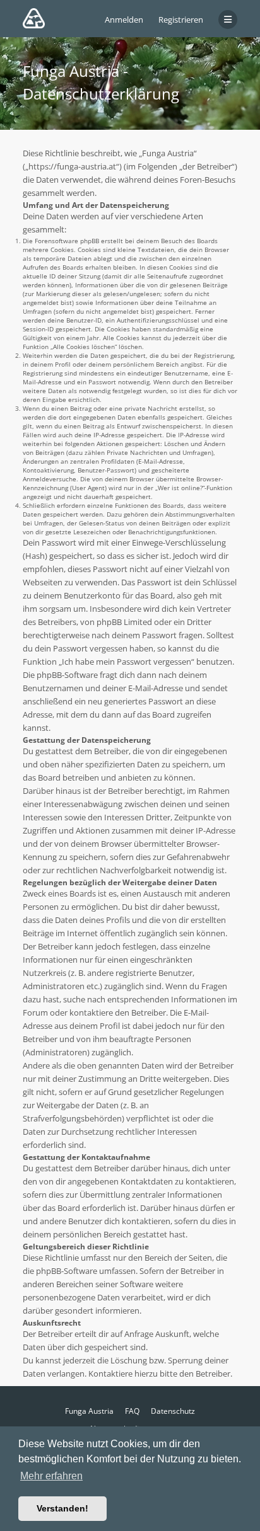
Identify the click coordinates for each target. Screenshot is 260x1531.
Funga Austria (89, 1411)
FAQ (132, 1411)
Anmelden (124, 19)
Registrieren (180, 19)
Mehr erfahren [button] (51, 1476)
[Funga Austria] (34, 18)
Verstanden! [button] (62, 1508)
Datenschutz (173, 1411)
